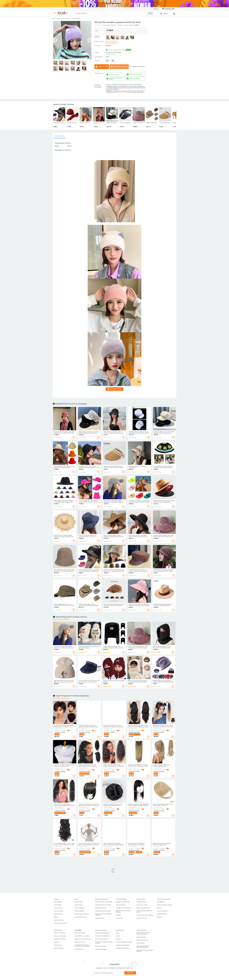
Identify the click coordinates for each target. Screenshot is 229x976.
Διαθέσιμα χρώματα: (97, 36)
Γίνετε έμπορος (58, 905)
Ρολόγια (159, 908)
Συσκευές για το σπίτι (142, 918)
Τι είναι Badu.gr (58, 901)
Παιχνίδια (118, 915)
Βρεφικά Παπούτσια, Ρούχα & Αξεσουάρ (123, 911)
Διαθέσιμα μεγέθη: (99, 41)
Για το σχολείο (119, 918)
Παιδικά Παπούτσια (121, 905)
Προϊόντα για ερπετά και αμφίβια (124, 942)
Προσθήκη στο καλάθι (119, 67)
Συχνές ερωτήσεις (58, 908)
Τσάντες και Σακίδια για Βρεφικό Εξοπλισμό (103, 914)
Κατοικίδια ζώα (120, 930)
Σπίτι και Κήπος (141, 899)
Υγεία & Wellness (141, 943)
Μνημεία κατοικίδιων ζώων (123, 948)
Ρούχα (58, 18)
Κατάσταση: (97, 45)
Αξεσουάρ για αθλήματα (60, 939)
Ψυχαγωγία (56, 942)
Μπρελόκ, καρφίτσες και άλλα (164, 905)
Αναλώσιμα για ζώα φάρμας (123, 945)
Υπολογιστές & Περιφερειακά (102, 936)
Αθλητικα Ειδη (58, 930)
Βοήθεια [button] (155, 9)
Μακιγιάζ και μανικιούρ (142, 940)
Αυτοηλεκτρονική (79, 949)
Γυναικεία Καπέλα (76, 18)
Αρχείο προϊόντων (58, 914)
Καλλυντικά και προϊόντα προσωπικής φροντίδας (143, 946)
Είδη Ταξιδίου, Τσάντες (100, 908)
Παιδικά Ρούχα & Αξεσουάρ (122, 901)
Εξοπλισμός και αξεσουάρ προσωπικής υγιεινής (143, 933)
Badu (54, 18)
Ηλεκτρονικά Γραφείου (101, 949)
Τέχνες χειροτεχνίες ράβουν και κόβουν (144, 911)
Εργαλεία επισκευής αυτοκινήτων (83, 939)
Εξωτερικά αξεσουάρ (80, 933)
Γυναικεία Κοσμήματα (162, 911)
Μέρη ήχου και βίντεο (100, 946)
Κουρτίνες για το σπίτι (142, 905)
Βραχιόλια (159, 917)
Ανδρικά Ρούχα (78, 905)
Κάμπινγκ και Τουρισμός (60, 936)
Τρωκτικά (118, 939)
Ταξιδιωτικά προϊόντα (80, 942)
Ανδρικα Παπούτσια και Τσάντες (103, 905)
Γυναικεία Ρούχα (79, 901)
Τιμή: (96, 30)
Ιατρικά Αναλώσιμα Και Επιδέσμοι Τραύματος (145, 950)
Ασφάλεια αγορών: (99, 73)
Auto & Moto (78, 930)
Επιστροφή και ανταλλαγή (60, 923)
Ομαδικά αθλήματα (58, 948)
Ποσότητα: (97, 60)
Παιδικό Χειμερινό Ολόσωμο (82, 914)
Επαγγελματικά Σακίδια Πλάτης (103, 911)
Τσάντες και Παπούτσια (101, 899)
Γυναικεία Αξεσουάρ (65, 18)
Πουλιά (118, 936)
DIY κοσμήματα (161, 901)
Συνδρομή (130, 972)
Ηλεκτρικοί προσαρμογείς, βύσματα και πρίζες (104, 942)
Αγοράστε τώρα (101, 67)
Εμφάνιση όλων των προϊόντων (61, 619)
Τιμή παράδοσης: (98, 56)
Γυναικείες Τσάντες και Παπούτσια (103, 901)
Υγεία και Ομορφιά (141, 930)
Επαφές (56, 917)
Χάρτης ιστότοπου (58, 911)
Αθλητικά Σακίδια (99, 918)
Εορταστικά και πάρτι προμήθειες (145, 915)
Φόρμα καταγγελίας (59, 920)
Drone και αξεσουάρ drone (101, 939)
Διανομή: (96, 52)
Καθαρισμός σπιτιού (142, 901)
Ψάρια (117, 933)
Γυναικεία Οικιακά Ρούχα (81, 917)
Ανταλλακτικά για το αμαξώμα (82, 936)
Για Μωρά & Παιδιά (121, 899)
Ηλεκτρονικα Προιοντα (101, 930)
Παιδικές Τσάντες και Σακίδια (123, 908)
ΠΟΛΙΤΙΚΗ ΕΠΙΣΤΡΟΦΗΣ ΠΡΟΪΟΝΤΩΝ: (97, 86)
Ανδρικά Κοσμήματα (162, 914)
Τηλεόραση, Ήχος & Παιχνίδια (102, 933)
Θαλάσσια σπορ (58, 945)
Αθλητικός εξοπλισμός (59, 933)
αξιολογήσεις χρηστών (109, 25)
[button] (55, 13)
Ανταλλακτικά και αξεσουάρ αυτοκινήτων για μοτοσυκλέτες (82, 945)
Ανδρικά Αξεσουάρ (79, 911)
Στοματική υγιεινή (141, 937)
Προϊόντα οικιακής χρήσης (143, 908)
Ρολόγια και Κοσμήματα (163, 899)
